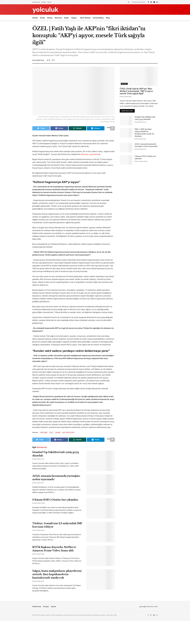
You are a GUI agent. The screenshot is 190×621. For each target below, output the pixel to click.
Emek (42, 18)
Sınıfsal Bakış (98, 18)
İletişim (43, 2)
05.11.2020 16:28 (38, 554)
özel (51, 432)
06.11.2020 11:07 (38, 483)
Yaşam (74, 18)
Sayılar (49, 2)
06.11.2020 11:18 (141, 139)
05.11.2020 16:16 (38, 581)
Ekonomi (58, 18)
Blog (108, 18)
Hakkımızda (36, 2)
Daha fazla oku (127, 111)
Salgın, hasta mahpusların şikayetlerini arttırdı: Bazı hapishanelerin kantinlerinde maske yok (57, 574)
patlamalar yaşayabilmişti (90, 154)
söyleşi (57, 432)
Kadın (66, 18)
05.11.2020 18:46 (38, 530)
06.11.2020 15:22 (38, 60)
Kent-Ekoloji (85, 18)
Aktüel (35, 18)
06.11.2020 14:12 (38, 459)
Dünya (49, 18)
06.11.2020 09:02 (39, 503)
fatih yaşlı (43, 432)
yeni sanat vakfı (68, 432)
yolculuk (45, 9)
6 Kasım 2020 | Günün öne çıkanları (55, 499)
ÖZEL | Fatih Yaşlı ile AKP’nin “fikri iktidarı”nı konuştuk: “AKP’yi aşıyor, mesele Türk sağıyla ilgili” (136, 91)
